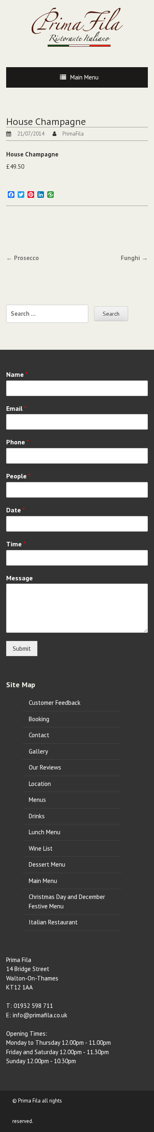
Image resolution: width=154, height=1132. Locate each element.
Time (16, 544)
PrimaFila (73, 133)
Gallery (38, 751)
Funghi (134, 258)
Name (17, 374)
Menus (37, 800)
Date (15, 510)
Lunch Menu (44, 832)
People (18, 476)
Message (19, 578)
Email (16, 408)
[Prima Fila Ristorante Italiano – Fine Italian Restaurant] (77, 27)
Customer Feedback (54, 702)
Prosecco (22, 258)
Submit (22, 648)
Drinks (37, 816)
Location (40, 784)
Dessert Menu (47, 864)
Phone (17, 442)
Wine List (41, 848)
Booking (39, 719)
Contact (39, 735)
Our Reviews (45, 767)
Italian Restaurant (53, 922)
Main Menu (84, 77)
